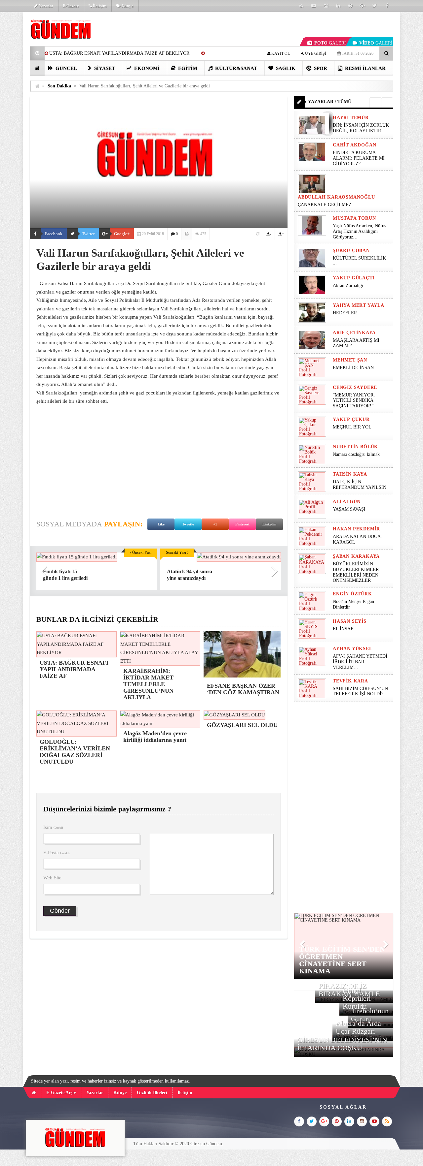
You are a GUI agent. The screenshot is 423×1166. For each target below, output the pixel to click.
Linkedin (269, 524)
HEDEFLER (345, 312)
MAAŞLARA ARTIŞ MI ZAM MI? (356, 343)
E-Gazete (71, 5)
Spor (320, 68)
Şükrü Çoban (351, 250)
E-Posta (56, 852)
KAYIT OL (280, 53)
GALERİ (330, 43)
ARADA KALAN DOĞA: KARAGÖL (357, 539)
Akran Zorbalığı (348, 285)
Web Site (52, 877)
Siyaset (104, 68)
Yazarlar (45, 5)
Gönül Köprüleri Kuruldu (357, 998)
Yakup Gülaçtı (353, 277)
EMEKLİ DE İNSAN (353, 367)
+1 (215, 524)
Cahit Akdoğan (354, 144)
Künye (127, 5)
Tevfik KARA (350, 680)
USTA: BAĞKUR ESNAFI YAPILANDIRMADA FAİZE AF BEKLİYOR (119, 53)
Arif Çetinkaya (354, 332)
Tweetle (188, 524)
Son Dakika (59, 85)
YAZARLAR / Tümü (329, 101)
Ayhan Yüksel (352, 648)
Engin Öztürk (352, 593)
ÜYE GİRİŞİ (315, 53)
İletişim (99, 5)
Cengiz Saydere (355, 387)
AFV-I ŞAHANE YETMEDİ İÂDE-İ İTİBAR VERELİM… (360, 662)
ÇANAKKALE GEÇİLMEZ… (328, 204)
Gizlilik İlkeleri (152, 1092)
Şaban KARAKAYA (356, 556)
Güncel (65, 68)
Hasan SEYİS (349, 621)
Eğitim (187, 68)
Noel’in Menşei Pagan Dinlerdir (353, 604)
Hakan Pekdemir (356, 528)
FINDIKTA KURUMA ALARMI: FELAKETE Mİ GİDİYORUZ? (359, 158)
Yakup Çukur (351, 419)
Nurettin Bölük (355, 446)
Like (161, 524)
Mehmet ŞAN (350, 360)
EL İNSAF (343, 628)
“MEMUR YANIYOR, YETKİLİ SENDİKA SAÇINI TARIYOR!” (354, 401)
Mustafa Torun (354, 218)
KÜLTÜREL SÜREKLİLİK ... (359, 261)
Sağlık (285, 68)
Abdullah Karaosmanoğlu (336, 197)
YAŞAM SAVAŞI (349, 509)
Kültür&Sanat (235, 68)
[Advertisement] (158, 458)
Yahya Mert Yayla (358, 305)
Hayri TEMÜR (351, 117)
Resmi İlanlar (365, 68)
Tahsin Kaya (350, 474)
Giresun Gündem (206, 1143)
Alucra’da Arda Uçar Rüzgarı (358, 1027)
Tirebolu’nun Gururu (370, 1015)
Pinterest (242, 524)
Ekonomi (146, 68)
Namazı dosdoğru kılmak (356, 454)
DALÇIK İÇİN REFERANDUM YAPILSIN (359, 484)
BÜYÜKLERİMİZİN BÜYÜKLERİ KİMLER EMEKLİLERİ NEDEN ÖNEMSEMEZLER (356, 572)
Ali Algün (347, 501)
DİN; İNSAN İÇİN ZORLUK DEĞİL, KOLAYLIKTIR (361, 128)
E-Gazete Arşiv (61, 1092)
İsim (53, 827)
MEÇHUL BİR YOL (353, 427)
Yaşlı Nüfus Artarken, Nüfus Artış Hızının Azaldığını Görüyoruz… (359, 231)
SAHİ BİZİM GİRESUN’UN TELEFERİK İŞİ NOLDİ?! (360, 691)
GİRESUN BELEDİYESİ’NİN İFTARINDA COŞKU (342, 1044)
